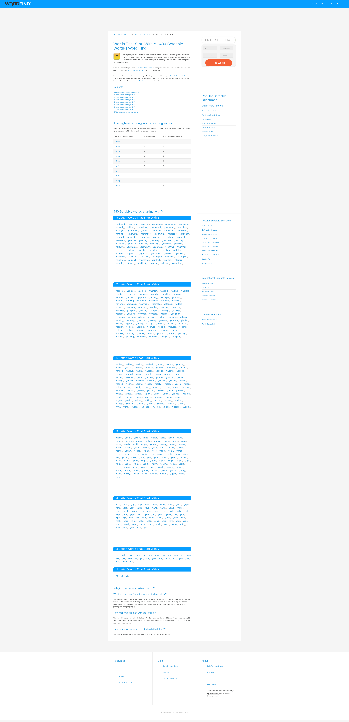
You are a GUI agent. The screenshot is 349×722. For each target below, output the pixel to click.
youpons (164, 330)
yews (168, 514)
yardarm (176, 297)
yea (169, 555)
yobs (151, 517)
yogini (168, 397)
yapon (166, 441)
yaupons (142, 307)
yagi (133, 504)
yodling (140, 327)
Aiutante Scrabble (208, 291)
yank (178, 504)
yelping (183, 317)
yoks (141, 521)
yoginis (161, 327)
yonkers (129, 330)
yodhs (127, 460)
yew (130, 558)
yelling (141, 317)
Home (305, 4)
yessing (152, 320)
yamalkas (142, 227)
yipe (118, 517)
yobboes (160, 323)
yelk (179, 511)
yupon (163, 473)
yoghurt (151, 327)
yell (186, 511)
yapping (153, 297)
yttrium (160, 333)
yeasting (154, 243)
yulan (136, 473)
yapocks (118, 171)
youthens (143, 260)
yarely (149, 374)
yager (154, 437)
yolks (145, 464)
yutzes (119, 410)
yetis (144, 454)
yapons (169, 371)
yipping (139, 323)
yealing (165, 310)
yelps (162, 451)
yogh (118, 521)
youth (161, 467)
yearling (143, 240)
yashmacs (146, 234)
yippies (129, 323)
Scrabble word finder (170, 666)
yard (118, 508)
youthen (175, 330)
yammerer (169, 227)
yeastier (132, 243)
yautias (153, 307)
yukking (117, 141)
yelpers (172, 317)
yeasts (148, 384)
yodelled (177, 250)
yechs (118, 451)
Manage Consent (213, 696)
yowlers (119, 333)
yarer (183, 441)
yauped (149, 377)
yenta (171, 451)
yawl (154, 508)
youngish (182, 256)
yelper (146, 387)
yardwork (181, 230)
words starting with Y (135, 70)
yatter (140, 377)
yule (118, 527)
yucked (145, 407)
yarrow (119, 377)
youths (140, 403)
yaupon (170, 377)
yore (171, 521)
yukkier (117, 146)
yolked (158, 400)
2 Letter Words (207, 259)
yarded (129, 374)
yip (141, 558)
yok (160, 558)
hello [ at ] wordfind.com (215, 666)
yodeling (166, 250)
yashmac (131, 304)
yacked (149, 364)
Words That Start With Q (210, 246)
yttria (118, 407)
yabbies (131, 291)
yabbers (119, 291)
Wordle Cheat (206, 119)
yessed (150, 390)
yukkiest (153, 263)
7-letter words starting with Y (124, 97)
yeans (146, 447)
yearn (155, 447)
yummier (141, 336)
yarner (177, 374)
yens (125, 514)
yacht (127, 437)
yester (170, 390)
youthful (156, 260)
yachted (142, 291)
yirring (149, 323)
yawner (151, 380)
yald (155, 504)
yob (147, 558)
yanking (166, 294)
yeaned (119, 384)
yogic (170, 460)
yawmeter (132, 237)
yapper (119, 374)
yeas (149, 511)
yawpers (131, 310)
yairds (119, 367)
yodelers (154, 250)
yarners (165, 300)
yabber (119, 364)
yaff (125, 504)
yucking (117, 156)
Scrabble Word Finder (144, 68)
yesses (161, 390)
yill (176, 514)
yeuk (160, 514)
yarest (158, 374)
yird (131, 517)
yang (170, 504)
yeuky (169, 454)
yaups (144, 444)
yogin (179, 460)
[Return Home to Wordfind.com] (17, 6)
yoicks (128, 400)
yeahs (137, 447)
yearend (120, 314)
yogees (158, 397)
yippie (148, 393)
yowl (126, 524)
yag (117, 555)
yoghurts (143, 253)
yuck (166, 524)
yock (159, 517)
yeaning (176, 310)
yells (154, 451)
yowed (170, 467)
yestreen (120, 250)
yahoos (179, 364)
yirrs (149, 457)
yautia (180, 377)
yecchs (168, 384)
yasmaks (156, 304)
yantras (119, 297)
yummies (153, 336)
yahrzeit (119, 227)
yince (124, 457)
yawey (163, 444)
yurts (118, 477)
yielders (131, 250)
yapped (180, 371)
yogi (126, 521)
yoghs (162, 460)
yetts (152, 454)
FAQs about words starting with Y (126, 112)
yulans (166, 407)
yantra (139, 371)
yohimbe (183, 327)
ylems (165, 457)
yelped (136, 387)
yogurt (119, 400)
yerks (127, 454)
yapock (148, 371)
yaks (147, 504)
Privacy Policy (212, 684)
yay (163, 555)
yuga (174, 524)
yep (189, 555)
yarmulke (132, 234)
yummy (153, 473)
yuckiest (142, 263)
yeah (126, 511)
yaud (139, 508)
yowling (130, 333)
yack (118, 504)
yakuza (149, 367)
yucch (164, 470)
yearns (139, 384)
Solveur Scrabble (208, 283)
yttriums (130, 263)
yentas (167, 387)
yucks (173, 470)
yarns (118, 444)
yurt (132, 527)
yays (118, 511)
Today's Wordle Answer (210, 136)
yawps (119, 447)
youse (152, 467)
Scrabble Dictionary (209, 123)
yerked (140, 390)
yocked (186, 393)
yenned (156, 387)
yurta (181, 473)
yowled (171, 403)
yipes (133, 457)
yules (144, 473)
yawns (182, 444)
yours (144, 467)
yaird (179, 437)
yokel (127, 464)
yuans (137, 470)
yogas (144, 460)
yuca (150, 524)
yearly (129, 384)
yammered (155, 227)
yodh (167, 517)
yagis (162, 437)
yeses (136, 454)
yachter (153, 291)
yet (123, 558)
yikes (185, 454)
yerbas (130, 390)
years (163, 447)
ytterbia (178, 260)
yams (163, 504)
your (178, 521)
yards (175, 441)
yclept (182, 380)
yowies (150, 403)
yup (131, 561)
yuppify (117, 166)
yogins (178, 397)
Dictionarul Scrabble (209, 300)
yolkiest (145, 256)
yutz (139, 527)
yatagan (168, 304)
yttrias (151, 333)
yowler (181, 403)
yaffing (174, 291)
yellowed (166, 243)
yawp (171, 508)
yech (156, 511)
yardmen (153, 300)
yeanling (169, 237)
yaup (147, 508)
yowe (118, 524)
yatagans (172, 234)
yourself (132, 260)
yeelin (178, 384)
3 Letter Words (207, 263)
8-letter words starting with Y (124, 95)
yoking (148, 400)
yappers (142, 297)
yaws (179, 508)
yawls (172, 444)
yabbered (120, 224)
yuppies (165, 336)
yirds (142, 457)
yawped (162, 380)
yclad (128, 447)
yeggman (175, 314)
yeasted (153, 314)
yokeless (168, 253)
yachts (139, 364)
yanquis (117, 185)
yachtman (157, 224)
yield (178, 454)
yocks (183, 457)
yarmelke (120, 234)
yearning (178, 240)
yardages (120, 230)
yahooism (183, 224)
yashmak (118, 151)
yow (187, 558)
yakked (128, 367)
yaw (157, 555)
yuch (158, 524)
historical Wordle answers (141, 81)
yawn (162, 508)
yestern (163, 320)
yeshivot (181, 247)
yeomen (119, 390)
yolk (149, 521)
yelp (118, 514)
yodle (135, 460)
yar (150, 555)
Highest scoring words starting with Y (127, 92)
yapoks (159, 371)
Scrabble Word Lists (338, 4)
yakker (139, 367)
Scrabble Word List (126, 682)
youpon (129, 403)
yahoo (171, 437)
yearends (120, 240)
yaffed (159, 364)
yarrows (119, 304)
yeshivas (169, 247)
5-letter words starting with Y (124, 102)
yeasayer (120, 243)
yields (118, 393)
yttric (125, 407)
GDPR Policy (212, 672)
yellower (178, 243)
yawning (120, 310)
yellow (127, 387)
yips (124, 517)
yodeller (119, 253)
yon (174, 558)
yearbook (180, 237)
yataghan (184, 234)
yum (125, 561)
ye (122, 576)
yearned (131, 314)
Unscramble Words (208, 127)
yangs (139, 441)
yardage (165, 297)
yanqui (129, 371)
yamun (129, 441)
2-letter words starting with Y (124, 109)
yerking (130, 320)
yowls (127, 470)
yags (140, 504)
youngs (119, 403)
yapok (157, 441)
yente (179, 451)
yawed (153, 444)
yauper (159, 377)
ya (117, 576)
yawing (119, 380)
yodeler (119, 327)
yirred (157, 393)
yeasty (158, 384)
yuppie (186, 407)
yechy (128, 451)
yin (136, 558)
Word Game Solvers (319, 4)
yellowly (119, 247)
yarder (139, 374)
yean (134, 511)
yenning (119, 320)
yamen (119, 441)
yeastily (143, 243)
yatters (178, 304)
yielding (142, 250)
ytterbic (119, 263)
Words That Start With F (210, 251)
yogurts (172, 327)
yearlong (155, 240)
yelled (186, 384)
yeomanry (145, 247)
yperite (141, 333)
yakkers (117, 176)
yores (118, 467)
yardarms (133, 230)
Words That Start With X (210, 255)
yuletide (165, 263)
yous (185, 521)
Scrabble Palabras (208, 296)
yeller (118, 387)
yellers (131, 317)
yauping (131, 307)
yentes (176, 387)
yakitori (130, 227)
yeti (147, 514)
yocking (117, 181)
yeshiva (141, 320)
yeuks (160, 454)
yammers (143, 294)
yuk (117, 561)
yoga (183, 517)
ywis (146, 527)
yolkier (119, 330)
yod (154, 558)
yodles (148, 397)
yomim (163, 464)
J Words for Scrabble (209, 226)
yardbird (145, 230)
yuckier (171, 333)
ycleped (154, 310)
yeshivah (157, 247)
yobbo (174, 457)
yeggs (137, 451)
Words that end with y (209, 324)
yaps (186, 504)
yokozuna (133, 256)
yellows (151, 317)
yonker (178, 400)
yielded (184, 320)
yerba (118, 454)
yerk (140, 514)
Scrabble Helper (207, 131)
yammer (171, 367)
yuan (143, 524)
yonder (168, 400)
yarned (167, 374)
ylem (144, 517)
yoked (119, 464)
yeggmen (120, 317)
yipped (128, 393)
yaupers (119, 307)
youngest (169, 256)
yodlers (129, 327)
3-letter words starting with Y (124, 107)
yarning (175, 300)
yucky (182, 470)
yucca (155, 470)
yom (168, 558)
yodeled (182, 323)
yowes (180, 467)
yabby (119, 437)
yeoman (186, 387)
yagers (169, 364)
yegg (165, 511)
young (127, 467)
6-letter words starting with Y (124, 100)
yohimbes (156, 253)
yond (156, 521)
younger (141, 330)
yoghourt (131, 253)
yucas (145, 470)
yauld (135, 444)
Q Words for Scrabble (209, 238)
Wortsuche (205, 287)
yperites (167, 260)
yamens (160, 367)
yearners (166, 240)
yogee (153, 460)
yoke (133, 521)
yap (144, 555)
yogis (187, 460)
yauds (127, 444)
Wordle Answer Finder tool (179, 76)
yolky (154, 464)
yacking (164, 291)
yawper (172, 380)
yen (182, 555)
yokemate (120, 256)
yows (134, 524)
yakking (117, 161)
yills (117, 457)
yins (182, 514)
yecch (180, 447)
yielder (119, 323)
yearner (142, 314)
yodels (119, 397)
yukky (127, 473)
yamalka (131, 294)
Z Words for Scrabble (209, 230)
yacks (137, 437)
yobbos (175, 393)
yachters (132, 224)
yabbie (129, 364)
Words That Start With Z (210, 242)
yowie (118, 470)
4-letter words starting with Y (124, 105)
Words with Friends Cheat (211, 115)
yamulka (155, 294)
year (142, 511)
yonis (181, 464)
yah (124, 555)
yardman (141, 300)
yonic (172, 464)
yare (125, 508)
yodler (138, 397)
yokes (137, 464)
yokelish (180, 253)
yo (127, 576)
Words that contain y (209, 320)
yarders (119, 300)
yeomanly (131, 247)
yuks (182, 524)
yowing (160, 403)
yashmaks (159, 234)
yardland (157, 230)
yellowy (162, 317)
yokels (138, 400)
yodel (118, 460)
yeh (176, 555)
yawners (175, 307)
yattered (120, 237)
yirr (137, 517)
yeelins (164, 314)
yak (130, 555)
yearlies (132, 240)
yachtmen (170, 224)
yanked (119, 371)
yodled (129, 397)
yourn (135, 467)
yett (153, 514)
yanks (147, 441)
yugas (119, 473)
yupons (175, 407)
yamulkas (182, 227)
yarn (132, 508)
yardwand (169, 230)
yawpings (145, 237)
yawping (143, 310)
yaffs (145, 437)
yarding (130, 300)
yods (175, 517)
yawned (140, 380)
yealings (157, 237)
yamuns (183, 367)
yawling (164, 307)
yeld (172, 511)
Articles (121, 676)
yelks (146, 451)
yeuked (179, 390)
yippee (138, 393)
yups (125, 527)
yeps (132, 514)
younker (152, 330)
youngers (157, 256)
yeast (171, 447)
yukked (156, 407)
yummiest (177, 263)
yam (137, 555)
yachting (144, 224)
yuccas (135, 407)
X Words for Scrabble (209, 234)
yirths (165, 393)
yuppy (173, 473)
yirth (156, 457)
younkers (120, 260)
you (181, 558)
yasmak (129, 377)
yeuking (174, 320)
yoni (164, 521)
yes (117, 558)
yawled (129, 380)
